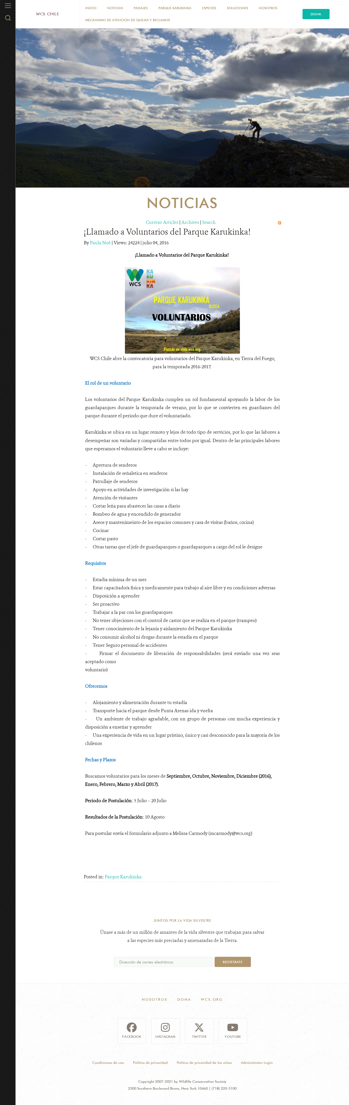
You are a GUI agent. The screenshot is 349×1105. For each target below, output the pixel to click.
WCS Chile (47, 13)
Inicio (90, 8)
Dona (316, 14)
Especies (209, 8)
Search (209, 222)
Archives (190, 222)
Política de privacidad (150, 1063)
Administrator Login (257, 1063)
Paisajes (141, 8)
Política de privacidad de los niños (204, 1063)
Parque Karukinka (174, 8)
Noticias (115, 8)
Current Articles (162, 222)
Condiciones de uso (108, 1063)
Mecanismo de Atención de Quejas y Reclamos (127, 20)
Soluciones (237, 8)
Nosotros (268, 8)
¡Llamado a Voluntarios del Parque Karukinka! (167, 231)
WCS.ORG (212, 999)
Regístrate (232, 962)
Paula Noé (101, 243)
